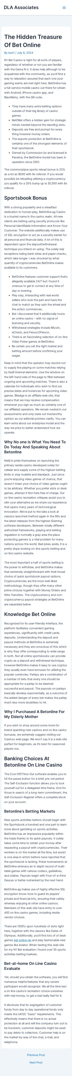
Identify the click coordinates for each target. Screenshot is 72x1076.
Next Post (36, 1062)
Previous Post (36, 1055)
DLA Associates (21, 7)
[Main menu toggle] (64, 8)
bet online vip (22, 940)
